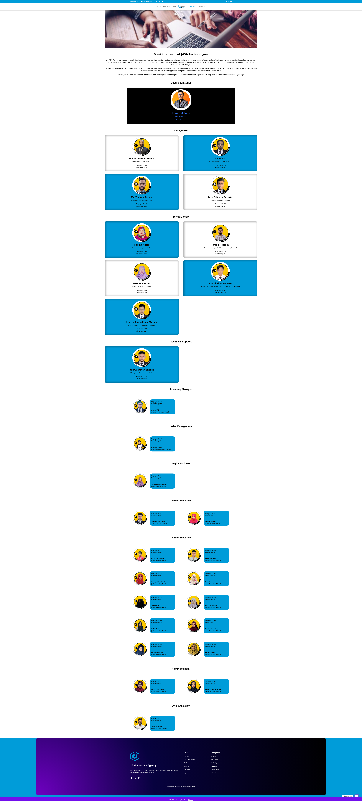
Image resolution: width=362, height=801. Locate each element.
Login (185, 773)
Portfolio (186, 756)
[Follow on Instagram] (139, 778)
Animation (214, 773)
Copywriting (214, 766)
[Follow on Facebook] (131, 778)
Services (166, 7)
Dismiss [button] (190, 800)
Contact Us (201, 7)
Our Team (187, 769)
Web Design (214, 759)
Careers (186, 766)
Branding (214, 756)
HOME (159, 7)
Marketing (214, 763)
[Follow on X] (135, 778)
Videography (215, 769)
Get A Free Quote (189, 759)
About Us (191, 7)
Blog (174, 7)
